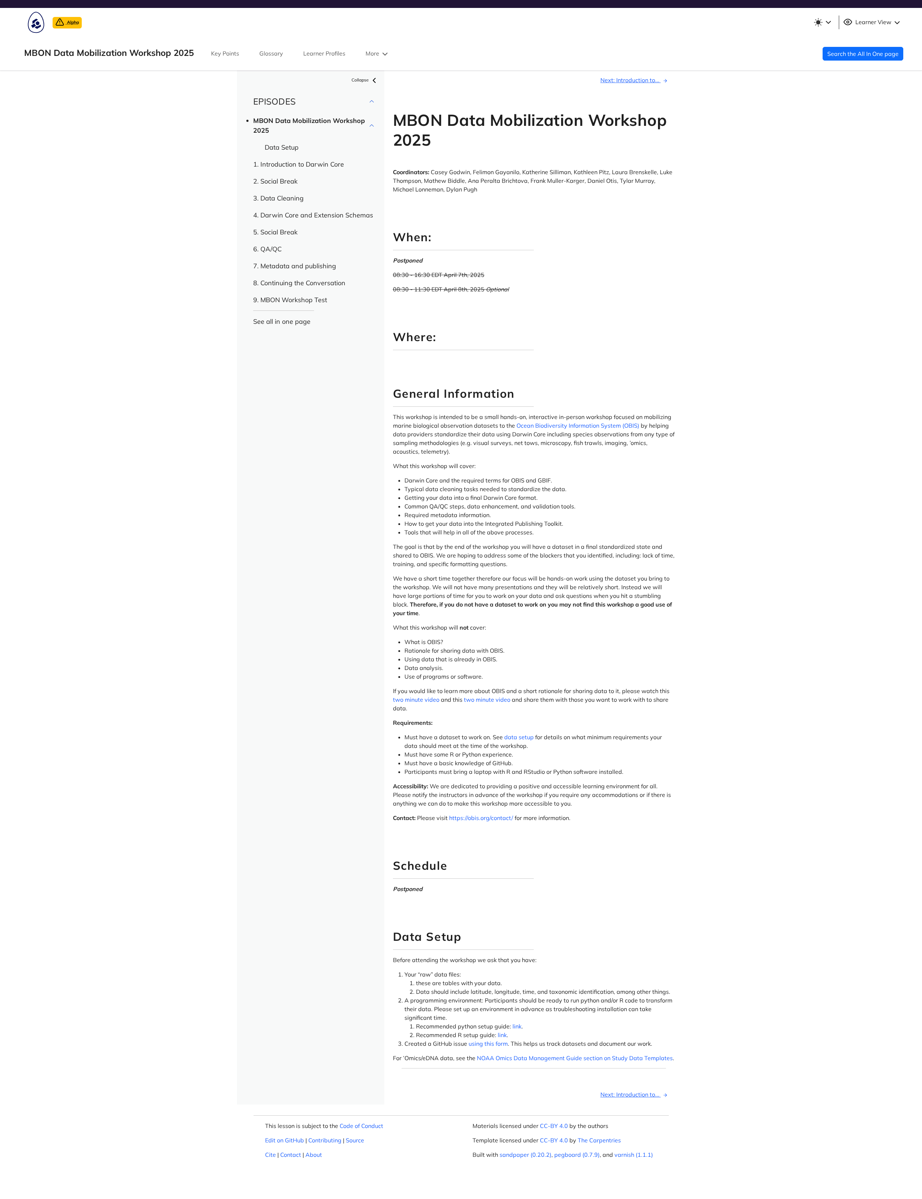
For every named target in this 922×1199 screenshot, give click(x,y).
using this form (488, 1043)
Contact (290, 1154)
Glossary (271, 53)
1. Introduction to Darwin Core (298, 164)
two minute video (416, 699)
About (313, 1154)
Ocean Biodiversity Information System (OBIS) (577, 425)
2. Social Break (275, 181)
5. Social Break (275, 232)
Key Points (225, 53)
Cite (270, 1154)
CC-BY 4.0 (554, 1125)
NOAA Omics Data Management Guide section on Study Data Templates (575, 1058)
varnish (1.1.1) (633, 1154)
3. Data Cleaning (278, 198)
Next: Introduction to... (630, 80)
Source (355, 1140)
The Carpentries (599, 1140)
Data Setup (282, 147)
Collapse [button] (361, 80)
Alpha (72, 22)
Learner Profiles (324, 53)
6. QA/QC (267, 249)
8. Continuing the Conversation (299, 283)
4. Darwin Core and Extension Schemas (313, 215)
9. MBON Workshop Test (290, 300)
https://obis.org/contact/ (481, 817)
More (373, 53)
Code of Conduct (361, 1125)
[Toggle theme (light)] (822, 22)
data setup (519, 737)
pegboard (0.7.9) (577, 1154)
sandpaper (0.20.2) (525, 1154)
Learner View (873, 22)
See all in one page (281, 321)
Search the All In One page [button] (863, 53)
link (517, 1026)
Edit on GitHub (284, 1140)
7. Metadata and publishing (294, 266)
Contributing (324, 1140)
